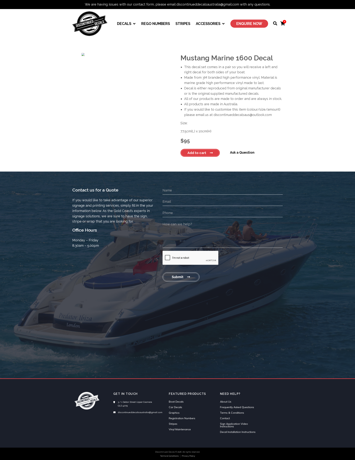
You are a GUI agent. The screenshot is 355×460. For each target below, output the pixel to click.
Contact (225, 418)
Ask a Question (242, 152)
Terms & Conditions (232, 412)
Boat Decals (176, 401)
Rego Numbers (155, 23)
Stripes (182, 23)
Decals (124, 23)
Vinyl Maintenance (180, 429)
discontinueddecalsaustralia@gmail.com (140, 412)
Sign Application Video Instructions (234, 425)
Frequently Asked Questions (237, 407)
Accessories (208, 23)
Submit (177, 277)
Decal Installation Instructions (238, 432)
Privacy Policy (188, 456)
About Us (225, 401)
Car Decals (175, 407)
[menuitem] (126, 23)
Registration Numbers (182, 418)
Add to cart (196, 153)
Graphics (174, 412)
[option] (123, 54)
